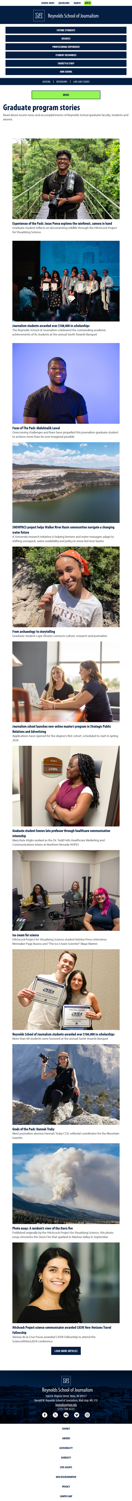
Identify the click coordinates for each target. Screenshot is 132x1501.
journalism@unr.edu (66, 1404)
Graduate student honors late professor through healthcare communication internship (61, 833)
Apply (88, 3)
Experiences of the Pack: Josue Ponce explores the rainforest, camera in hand (62, 223)
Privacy (66, 1486)
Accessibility (66, 1448)
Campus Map (66, 1496)
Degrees (66, 38)
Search (77, 3)
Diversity (66, 1457)
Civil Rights (66, 1467)
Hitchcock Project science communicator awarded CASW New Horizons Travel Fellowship (61, 1330)
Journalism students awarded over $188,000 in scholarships (51, 325)
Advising (46, 81)
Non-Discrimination (66, 1477)
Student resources (66, 55)
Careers (66, 1438)
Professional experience (66, 46)
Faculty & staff (66, 63)
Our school (66, 71)
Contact (66, 1428)
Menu (66, 95)
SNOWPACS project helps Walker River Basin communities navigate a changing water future (63, 530)
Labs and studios (81, 81)
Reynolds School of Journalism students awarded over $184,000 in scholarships (63, 1034)
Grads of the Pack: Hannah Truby (33, 1129)
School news (47, 3)
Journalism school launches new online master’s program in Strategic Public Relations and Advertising (61, 729)
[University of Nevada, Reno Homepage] (66, 1380)
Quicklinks (63, 3)
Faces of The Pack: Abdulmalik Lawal (36, 427)
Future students (66, 30)
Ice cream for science (25, 935)
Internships (61, 81)
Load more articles (66, 1351)
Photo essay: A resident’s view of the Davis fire (42, 1228)
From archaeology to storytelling (33, 631)
